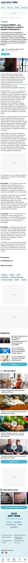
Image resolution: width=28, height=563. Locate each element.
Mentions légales (6, 537)
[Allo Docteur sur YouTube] (6, 552)
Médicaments (14, 527)
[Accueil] (14, 516)
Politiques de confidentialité (18, 537)
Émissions (24, 7)
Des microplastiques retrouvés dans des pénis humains (19, 358)
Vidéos (8, 561)
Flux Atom (17, 542)
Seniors (17, 279)
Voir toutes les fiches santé (14, 507)
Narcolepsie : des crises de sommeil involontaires (6, 499)
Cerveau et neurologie (17, 277)
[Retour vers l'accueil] (14, 2)
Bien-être (9, 7)
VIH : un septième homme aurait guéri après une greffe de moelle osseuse (18, 350)
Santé (2, 7)
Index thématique (19, 540)
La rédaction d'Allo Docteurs (16, 49)
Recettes (9, 522)
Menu (25, 561)
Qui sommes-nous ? (7, 535)
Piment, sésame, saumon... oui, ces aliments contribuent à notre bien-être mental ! (13, 434)
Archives (23, 279)
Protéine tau (5, 277)
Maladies (13, 17)
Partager (6, 54)
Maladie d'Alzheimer (7, 279)
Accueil (3, 17)
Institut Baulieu (15, 91)
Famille (17, 7)
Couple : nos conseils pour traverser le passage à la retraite (14, 412)
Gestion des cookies (20, 535)
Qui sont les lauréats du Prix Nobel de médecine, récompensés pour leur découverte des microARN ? (19, 340)
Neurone (12, 274)
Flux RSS (4, 542)
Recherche (19, 561)
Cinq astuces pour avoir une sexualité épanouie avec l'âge (13, 457)
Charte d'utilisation (7, 540)
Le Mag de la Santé (10, 524)
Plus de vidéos (9, 371)
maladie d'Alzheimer (19, 84)
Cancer (20, 524)
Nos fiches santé (11, 490)
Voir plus (14, 364)
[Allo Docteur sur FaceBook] (2, 552)
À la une (3, 561)
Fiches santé (14, 561)
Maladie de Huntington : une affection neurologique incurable (19, 498)
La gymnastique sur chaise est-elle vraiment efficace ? (13, 391)
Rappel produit (17, 522)
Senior (18, 274)
